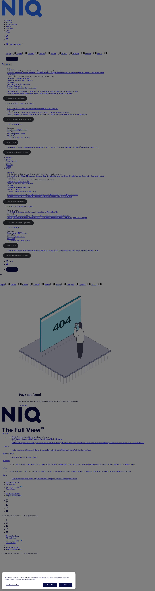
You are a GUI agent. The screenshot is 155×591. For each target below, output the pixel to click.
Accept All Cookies (65, 585)
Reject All (50, 585)
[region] (38, 580)
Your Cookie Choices (12, 585)
